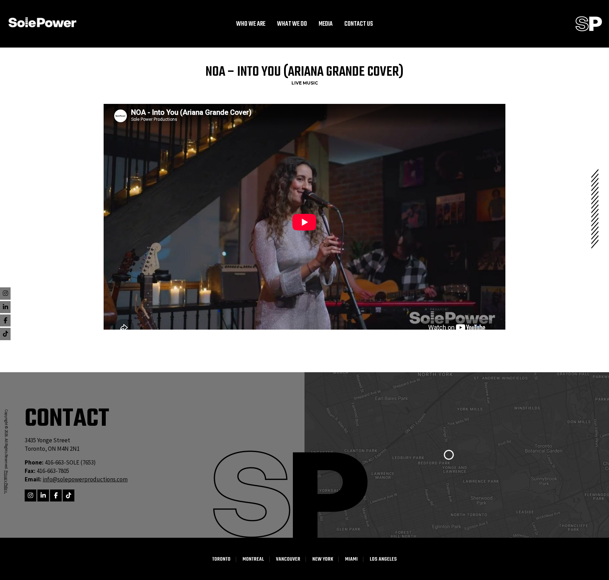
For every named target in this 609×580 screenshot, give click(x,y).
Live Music (304, 83)
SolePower (42, 22)
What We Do (292, 24)
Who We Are (250, 24)
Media (326, 24)
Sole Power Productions (589, 24)
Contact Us (358, 24)
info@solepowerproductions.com (85, 479)
